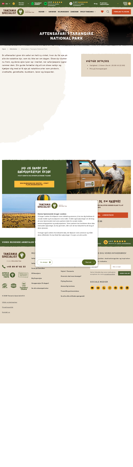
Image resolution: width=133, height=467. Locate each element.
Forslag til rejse (121, 12)
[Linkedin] (127, 288)
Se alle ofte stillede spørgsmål (73, 296)
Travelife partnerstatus (70, 291)
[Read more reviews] (61, 3)
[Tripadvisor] (98, 288)
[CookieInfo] (52, 206)
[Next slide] (125, 114)
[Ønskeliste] (102, 12)
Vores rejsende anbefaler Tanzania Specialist (30, 242)
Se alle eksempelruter (40, 288)
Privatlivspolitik (7, 307)
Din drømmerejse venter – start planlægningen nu (34, 184)
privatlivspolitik (109, 274)
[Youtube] (92, 288)
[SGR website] (4, 285)
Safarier (52, 12)
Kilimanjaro (63, 12)
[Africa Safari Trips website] (8, 275)
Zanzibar (75, 12)
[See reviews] (102, 242)
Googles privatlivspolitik (79, 235)
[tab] (64, 148)
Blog (95, 3)
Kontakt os (6, 312)
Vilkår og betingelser (9, 302)
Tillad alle (88, 262)
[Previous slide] (8, 114)
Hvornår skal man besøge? (71, 276)
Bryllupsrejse (36, 278)
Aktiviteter (13, 49)
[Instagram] (110, 288)
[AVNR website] (13, 285)
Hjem (4, 49)
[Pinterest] (121, 288)
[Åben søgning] (107, 12)
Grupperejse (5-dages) (40, 283)
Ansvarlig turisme (68, 286)
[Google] (104, 288)
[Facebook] (115, 288)
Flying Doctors (66, 281)
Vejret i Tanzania (67, 271)
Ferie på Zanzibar (38, 268)
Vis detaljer (44, 262)
